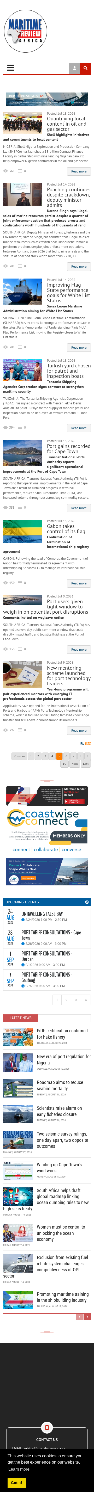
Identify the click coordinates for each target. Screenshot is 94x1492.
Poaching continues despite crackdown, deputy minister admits (68, 197)
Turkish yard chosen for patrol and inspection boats (69, 370)
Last (86, 764)
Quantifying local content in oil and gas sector (66, 123)
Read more (79, 171)
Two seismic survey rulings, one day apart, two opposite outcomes (62, 1140)
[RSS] (87, 902)
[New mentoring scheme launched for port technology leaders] (22, 674)
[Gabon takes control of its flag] (22, 531)
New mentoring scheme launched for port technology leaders (68, 675)
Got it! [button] (16, 1483)
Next (75, 764)
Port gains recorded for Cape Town (69, 449)
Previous (19, 756)
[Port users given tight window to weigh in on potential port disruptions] (22, 600)
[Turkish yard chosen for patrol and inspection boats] (22, 370)
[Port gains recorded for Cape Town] (22, 453)
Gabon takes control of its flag (66, 529)
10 (64, 764)
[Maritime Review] (47, 31)
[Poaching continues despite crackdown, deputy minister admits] (22, 194)
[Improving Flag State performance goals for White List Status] (22, 292)
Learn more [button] (19, 1469)
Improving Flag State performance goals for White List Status (68, 292)
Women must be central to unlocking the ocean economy (61, 1233)
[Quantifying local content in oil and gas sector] (22, 123)
